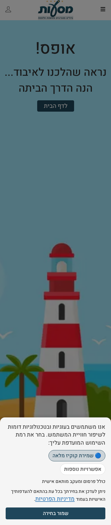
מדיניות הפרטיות (55, 499)
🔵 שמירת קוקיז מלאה (77, 455)
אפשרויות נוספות (82, 469)
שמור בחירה (55, 513)
